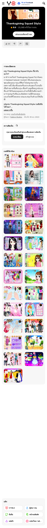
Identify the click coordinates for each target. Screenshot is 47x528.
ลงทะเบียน (17, 137)
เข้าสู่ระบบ (30, 137)
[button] (8, 110)
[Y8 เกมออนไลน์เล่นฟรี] (11, 3)
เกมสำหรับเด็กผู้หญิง (18, 114)
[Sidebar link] (3, 3)
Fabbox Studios (16, 117)
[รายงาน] (20, 43)
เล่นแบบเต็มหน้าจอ (23, 34)
